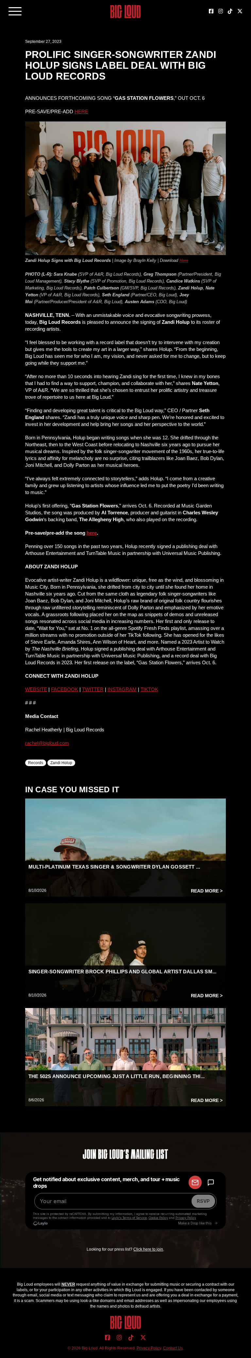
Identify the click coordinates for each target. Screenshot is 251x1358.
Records (35, 763)
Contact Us (173, 1348)
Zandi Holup (61, 763)
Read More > (207, 890)
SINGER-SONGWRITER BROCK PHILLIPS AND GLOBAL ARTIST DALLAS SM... (122, 971)
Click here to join (148, 1249)
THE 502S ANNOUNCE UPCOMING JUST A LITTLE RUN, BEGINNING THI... (116, 1076)
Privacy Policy (149, 1348)
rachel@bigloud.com (47, 743)
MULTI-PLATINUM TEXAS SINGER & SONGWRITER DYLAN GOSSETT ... (114, 867)
